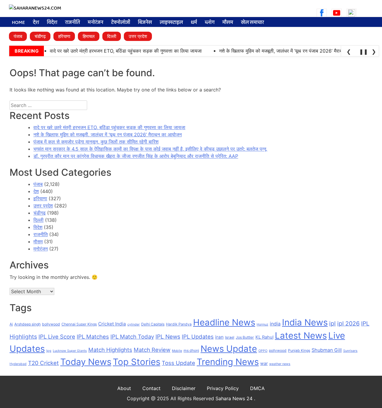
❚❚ (362, 51)
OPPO (262, 351)
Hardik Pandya (179, 324)
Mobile (177, 351)
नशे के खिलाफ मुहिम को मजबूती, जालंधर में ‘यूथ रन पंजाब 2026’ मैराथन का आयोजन (107, 134)
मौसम (227, 23)
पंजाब (18, 36)
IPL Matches (93, 336)
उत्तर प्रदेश (138, 36)
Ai (11, 324)
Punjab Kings (299, 350)
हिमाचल (89, 36)
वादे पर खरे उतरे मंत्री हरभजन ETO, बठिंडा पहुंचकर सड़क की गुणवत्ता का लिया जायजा (109, 127)
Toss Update (178, 363)
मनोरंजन (95, 23)
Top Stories (136, 362)
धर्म (194, 23)
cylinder (133, 324)
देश (36, 23)
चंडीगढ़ (40, 36)
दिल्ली (111, 36)
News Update (229, 348)
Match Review (152, 349)
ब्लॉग (210, 23)
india (275, 324)
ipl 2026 (348, 323)
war (264, 363)
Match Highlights (110, 349)
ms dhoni (191, 350)
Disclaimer (183, 388)
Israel (229, 337)
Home (18, 23)
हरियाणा (64, 36)
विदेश (52, 23)
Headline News (224, 322)
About (124, 388)
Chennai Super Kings (79, 324)
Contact (151, 388)
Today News (85, 362)
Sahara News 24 (234, 398)
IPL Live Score (56, 336)
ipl (332, 323)
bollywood (51, 324)
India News (305, 322)
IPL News (167, 336)
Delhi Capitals (152, 324)
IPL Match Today (132, 336)
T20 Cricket (43, 363)
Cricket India (112, 324)
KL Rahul (264, 337)
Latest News (301, 335)
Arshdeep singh (27, 324)
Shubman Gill (327, 350)
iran (219, 337)
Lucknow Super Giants (70, 351)
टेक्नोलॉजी (120, 23)
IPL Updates (198, 336)
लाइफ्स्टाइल (171, 23)
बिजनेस (145, 23)
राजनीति (72, 23)
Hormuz (262, 324)
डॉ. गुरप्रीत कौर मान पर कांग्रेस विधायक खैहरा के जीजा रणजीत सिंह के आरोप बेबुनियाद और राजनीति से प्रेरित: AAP (135, 156)
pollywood (277, 350)
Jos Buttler (245, 337)
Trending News (228, 362)
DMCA (257, 388)
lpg (48, 351)
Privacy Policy (223, 388)
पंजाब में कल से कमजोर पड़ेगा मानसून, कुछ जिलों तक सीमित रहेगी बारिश (95, 142)
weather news (279, 364)
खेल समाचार (252, 23)
